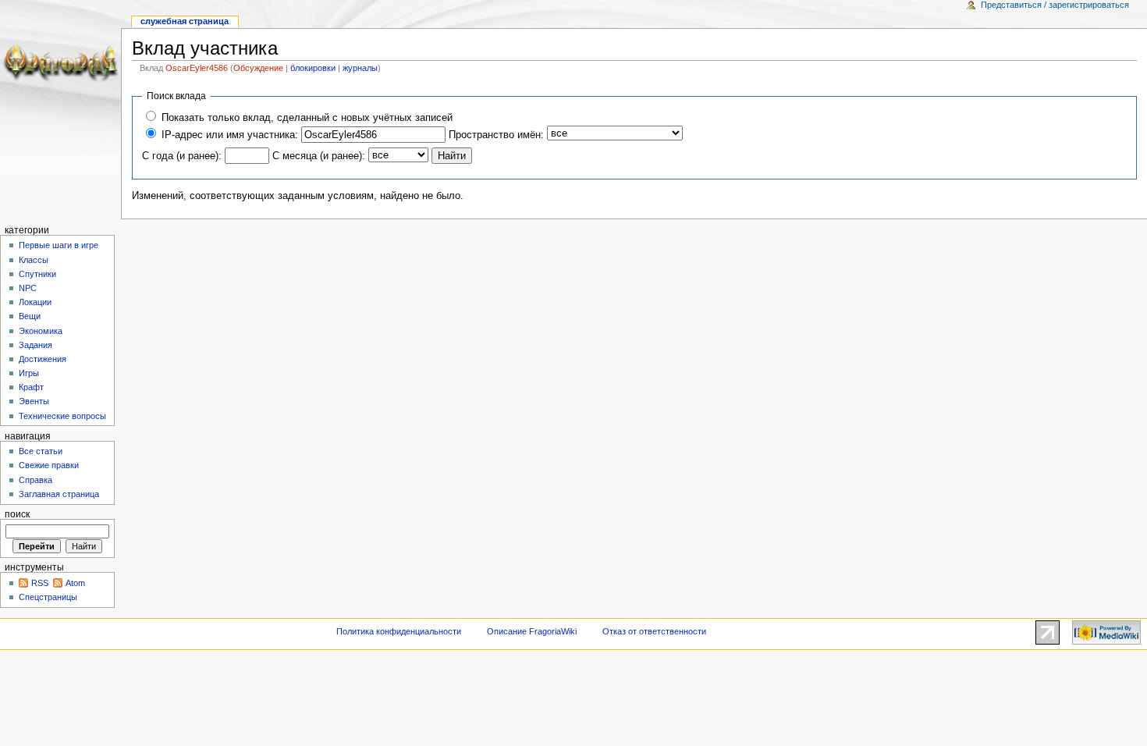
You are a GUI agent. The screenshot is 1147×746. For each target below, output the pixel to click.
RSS (39, 583)
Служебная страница (184, 21)
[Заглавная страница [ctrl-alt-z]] (60, 60)
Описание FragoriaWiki (532, 631)
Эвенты (34, 401)
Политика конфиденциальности (398, 631)
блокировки (313, 68)
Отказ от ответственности (654, 631)
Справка (35, 480)
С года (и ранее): (182, 156)
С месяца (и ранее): (318, 156)
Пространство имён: (496, 135)
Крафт (31, 387)
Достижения (42, 359)
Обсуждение (258, 68)
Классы (33, 260)
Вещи (30, 316)
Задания (35, 345)
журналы (360, 68)
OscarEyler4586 (196, 68)
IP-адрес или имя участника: (230, 135)
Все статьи (40, 451)
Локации (35, 302)
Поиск (17, 514)
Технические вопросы (62, 416)
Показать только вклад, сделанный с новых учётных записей (307, 117)
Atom (75, 583)
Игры (29, 373)
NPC (28, 288)
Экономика (40, 331)
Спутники (37, 274)
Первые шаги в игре (58, 245)
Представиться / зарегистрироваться (1055, 4)
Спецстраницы (48, 597)
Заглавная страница (59, 494)
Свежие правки (49, 465)
